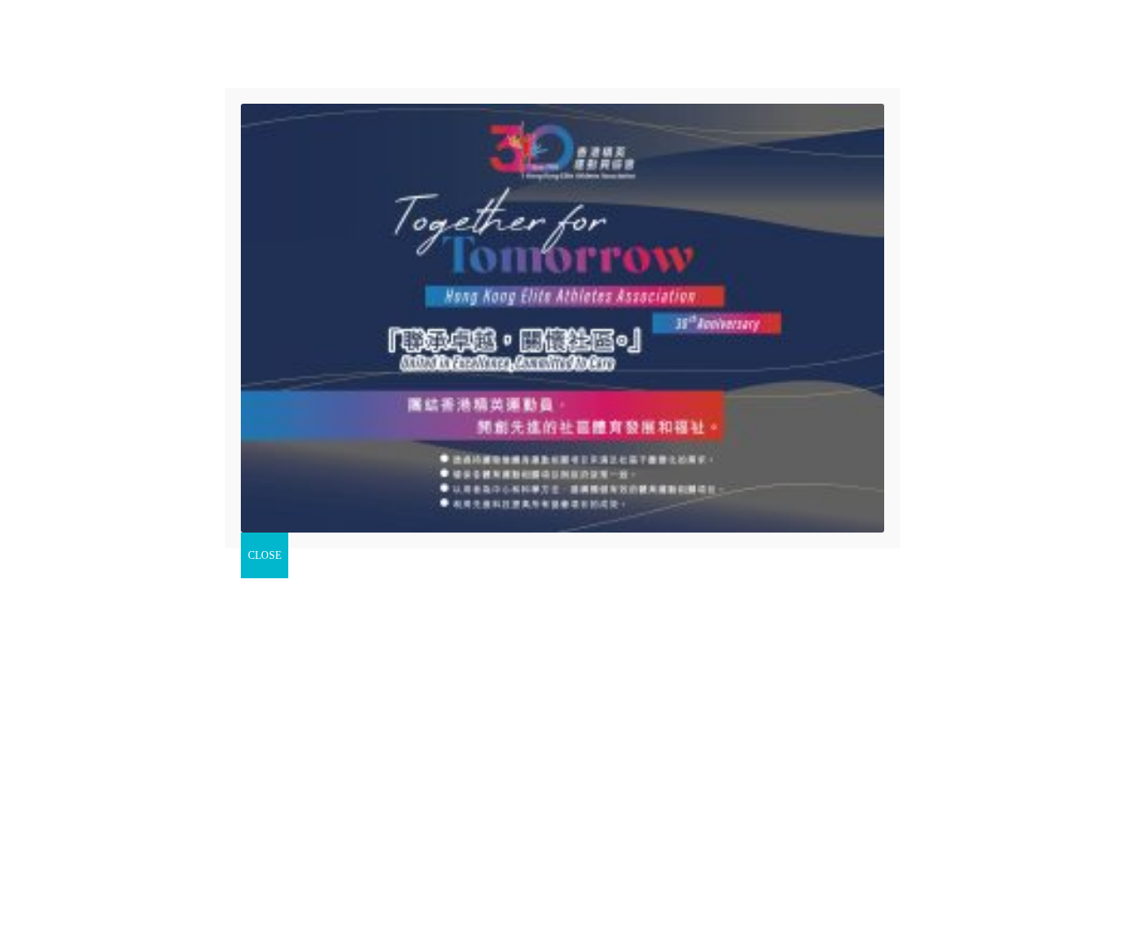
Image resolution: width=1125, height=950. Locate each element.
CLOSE (264, 555)
